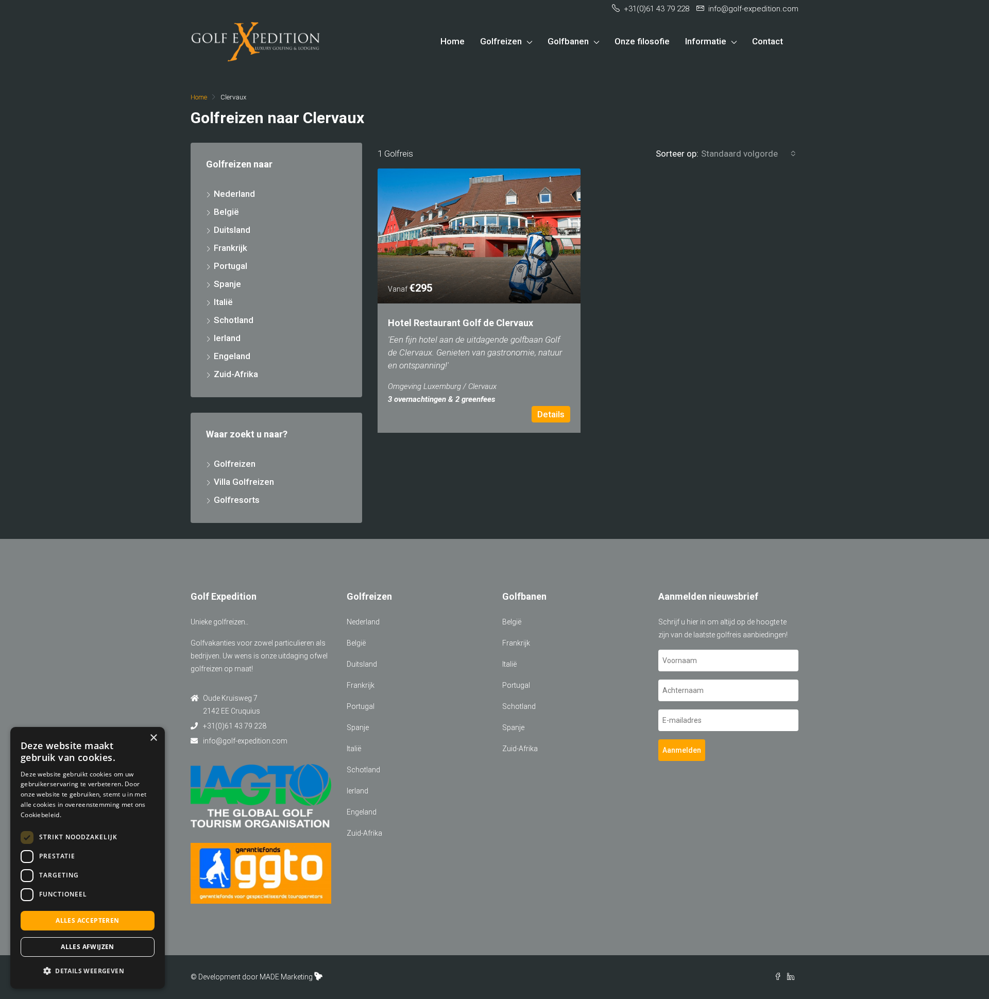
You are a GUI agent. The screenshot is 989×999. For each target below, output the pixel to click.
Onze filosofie (642, 41)
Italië (223, 302)
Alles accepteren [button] (87, 920)
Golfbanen (568, 41)
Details (551, 414)
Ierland (227, 338)
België (226, 212)
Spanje (227, 284)
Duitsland (232, 230)
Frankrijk (230, 248)
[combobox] (748, 153)
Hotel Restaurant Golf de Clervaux (460, 322)
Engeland (232, 356)
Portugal (230, 266)
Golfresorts (237, 500)
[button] (88, 970)
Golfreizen (501, 41)
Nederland (234, 194)
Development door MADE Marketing (255, 977)
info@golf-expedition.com (245, 741)
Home (452, 41)
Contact (767, 41)
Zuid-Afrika (236, 374)
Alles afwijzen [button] (87, 946)
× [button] (153, 738)
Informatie (705, 41)
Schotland (233, 320)
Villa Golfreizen (244, 482)
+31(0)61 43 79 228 (234, 726)
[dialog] (87, 858)
